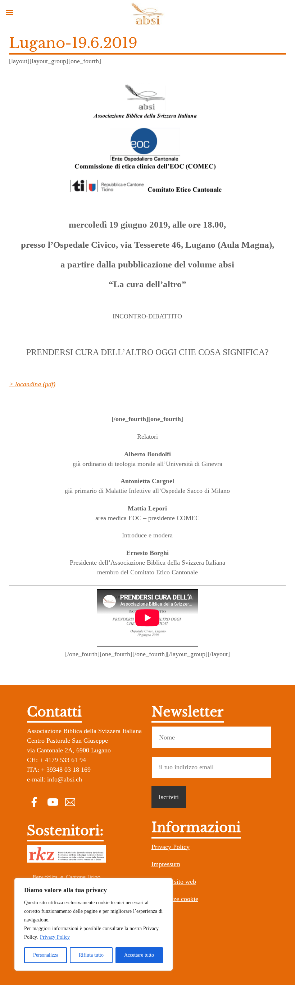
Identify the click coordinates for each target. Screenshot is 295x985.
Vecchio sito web (173, 881)
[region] (93, 924)
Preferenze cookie (174, 898)
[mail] (70, 801)
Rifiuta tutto (91, 955)
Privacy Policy (55, 937)
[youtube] (52, 801)
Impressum (165, 864)
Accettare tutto (139, 955)
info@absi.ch (64, 779)
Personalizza (45, 955)
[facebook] (34, 801)
